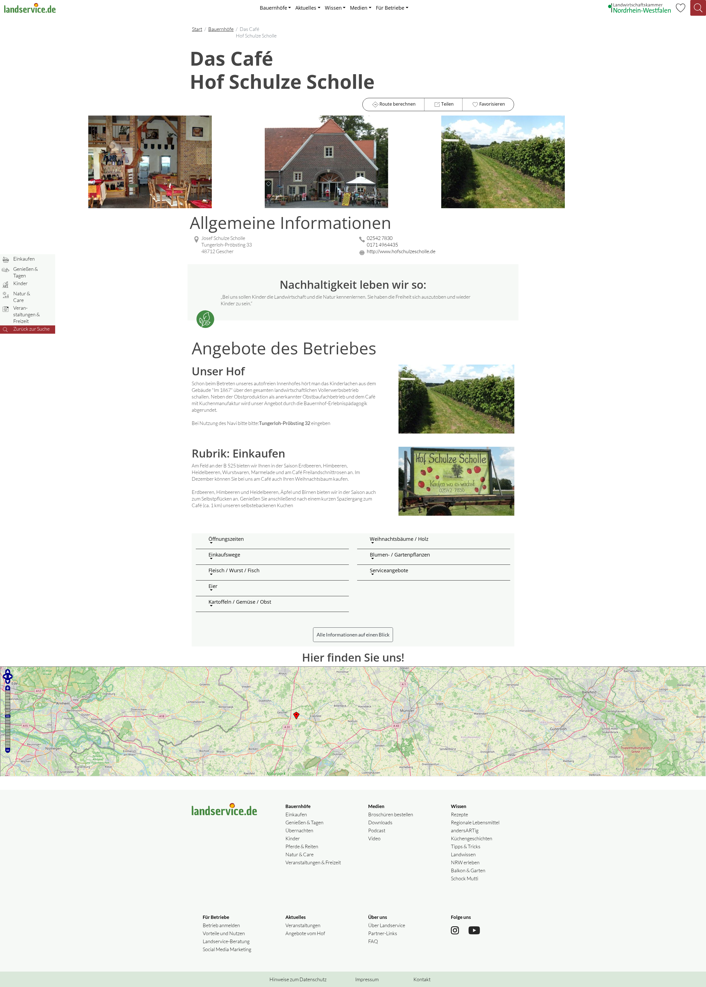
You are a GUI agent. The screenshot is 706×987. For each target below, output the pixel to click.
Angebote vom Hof (305, 933)
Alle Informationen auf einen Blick (353, 635)
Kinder (292, 838)
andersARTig (464, 830)
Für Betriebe (390, 7)
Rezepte (459, 814)
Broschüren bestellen (390, 814)
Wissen (333, 7)
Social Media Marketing (227, 949)
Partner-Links (382, 933)
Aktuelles (305, 7)
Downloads (380, 822)
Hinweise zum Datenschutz (298, 979)
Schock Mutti (464, 878)
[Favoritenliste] (680, 7)
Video (374, 838)
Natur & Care (299, 854)
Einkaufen (296, 814)
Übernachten (299, 830)
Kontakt (421, 979)
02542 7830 (379, 238)
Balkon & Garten (468, 870)
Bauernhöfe (273, 7)
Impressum (367, 979)
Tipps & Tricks (465, 846)
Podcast (376, 830)
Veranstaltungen (302, 925)
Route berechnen (397, 104)
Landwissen (463, 854)
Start (197, 29)
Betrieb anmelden (221, 925)
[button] (276, 541)
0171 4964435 (382, 245)
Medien (358, 7)
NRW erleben (465, 862)
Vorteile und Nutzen (224, 933)
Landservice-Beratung (226, 941)
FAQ (373, 941)
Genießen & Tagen (304, 822)
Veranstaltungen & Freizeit (313, 862)
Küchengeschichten (471, 838)
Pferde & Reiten (301, 846)
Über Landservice (386, 925)
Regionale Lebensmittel (475, 822)
